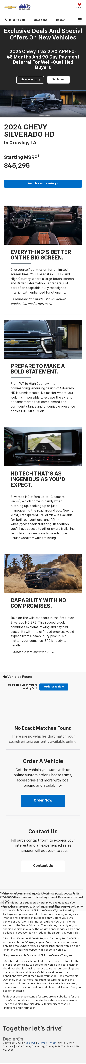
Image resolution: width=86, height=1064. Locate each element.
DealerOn (30, 1043)
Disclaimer (58, 79)
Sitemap (42, 1043)
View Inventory (30, 79)
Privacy (52, 1043)
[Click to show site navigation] (79, 20)
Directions (40, 20)
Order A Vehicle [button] (54, 686)
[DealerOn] (13, 1039)
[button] (15, 20)
